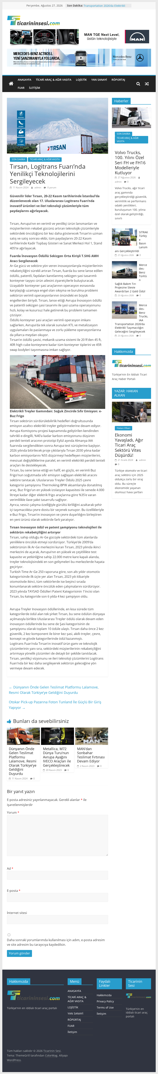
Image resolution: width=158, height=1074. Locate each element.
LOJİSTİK (81, 79)
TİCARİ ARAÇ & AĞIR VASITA (53, 79)
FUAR (21, 88)
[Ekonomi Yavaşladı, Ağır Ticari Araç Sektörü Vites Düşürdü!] (131, 404)
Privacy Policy (105, 1001)
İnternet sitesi (17, 913)
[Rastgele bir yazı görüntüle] (147, 84)
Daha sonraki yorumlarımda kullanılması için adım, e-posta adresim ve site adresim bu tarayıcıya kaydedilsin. (56, 942)
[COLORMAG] (131, 360)
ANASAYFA (24, 79)
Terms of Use (105, 1007)
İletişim (34, 88)
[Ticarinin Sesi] (11, 84)
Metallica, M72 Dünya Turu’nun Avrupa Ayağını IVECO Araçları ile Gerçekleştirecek (57, 757)
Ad (10, 868)
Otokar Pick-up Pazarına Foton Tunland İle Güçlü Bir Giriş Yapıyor (55, 705)
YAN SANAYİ (99, 79)
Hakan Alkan (123, 428)
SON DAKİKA (18, 159)
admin (38, 187)
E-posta (13, 891)
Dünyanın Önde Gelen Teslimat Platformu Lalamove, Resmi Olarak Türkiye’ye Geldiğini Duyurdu (54, 690)
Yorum (13, 812)
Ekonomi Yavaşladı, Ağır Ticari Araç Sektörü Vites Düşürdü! (129, 445)
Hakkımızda (104, 995)
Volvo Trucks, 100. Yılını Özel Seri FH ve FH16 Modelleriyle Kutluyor (130, 162)
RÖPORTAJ (118, 79)
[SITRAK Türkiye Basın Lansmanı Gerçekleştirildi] (124, 230)
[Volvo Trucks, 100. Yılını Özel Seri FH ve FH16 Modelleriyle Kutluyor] (131, 109)
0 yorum (51, 187)
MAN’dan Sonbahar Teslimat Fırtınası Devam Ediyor (91, 755)
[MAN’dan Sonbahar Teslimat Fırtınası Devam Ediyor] (91, 730)
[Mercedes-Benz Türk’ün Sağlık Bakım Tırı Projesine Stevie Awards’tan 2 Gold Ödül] (124, 263)
